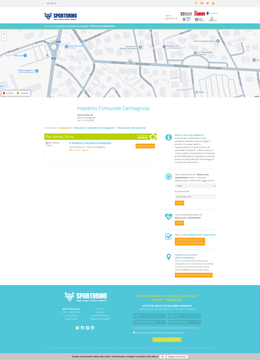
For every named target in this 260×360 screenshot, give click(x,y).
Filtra (179, 223)
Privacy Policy (71, 315)
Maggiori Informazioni (177, 357)
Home (53, 3)
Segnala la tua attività (100, 318)
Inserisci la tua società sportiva (193, 275)
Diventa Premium (100, 315)
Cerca (179, 202)
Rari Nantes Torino (60, 137)
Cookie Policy (71, 318)
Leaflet (256, 96)
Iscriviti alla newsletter (167, 339)
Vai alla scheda (145, 146)
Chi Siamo (100, 308)
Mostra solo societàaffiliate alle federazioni (190, 241)
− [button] (4, 38)
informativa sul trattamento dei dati (169, 333)
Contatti (100, 312)
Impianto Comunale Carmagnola (72, 26)
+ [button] (4, 33)
